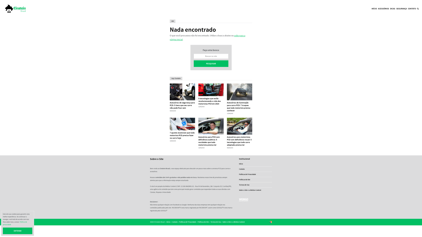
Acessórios (383, 8)
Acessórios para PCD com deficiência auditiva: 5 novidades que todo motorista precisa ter (209, 141)
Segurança (401, 8)
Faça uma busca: (211, 50)
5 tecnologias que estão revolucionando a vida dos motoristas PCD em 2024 (209, 101)
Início (374, 8)
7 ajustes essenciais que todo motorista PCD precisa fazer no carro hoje (182, 135)
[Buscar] (418, 9)
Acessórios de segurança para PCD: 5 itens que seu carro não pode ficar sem (182, 105)
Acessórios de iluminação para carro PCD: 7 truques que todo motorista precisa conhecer (238, 106)
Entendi (17, 231)
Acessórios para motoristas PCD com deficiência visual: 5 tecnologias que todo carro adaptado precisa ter (239, 141)
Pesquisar (211, 63)
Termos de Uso (244, 185)
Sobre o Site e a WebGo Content (250, 190)
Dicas (392, 8)
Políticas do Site (244, 180)
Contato (412, 8)
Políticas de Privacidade (247, 174)
